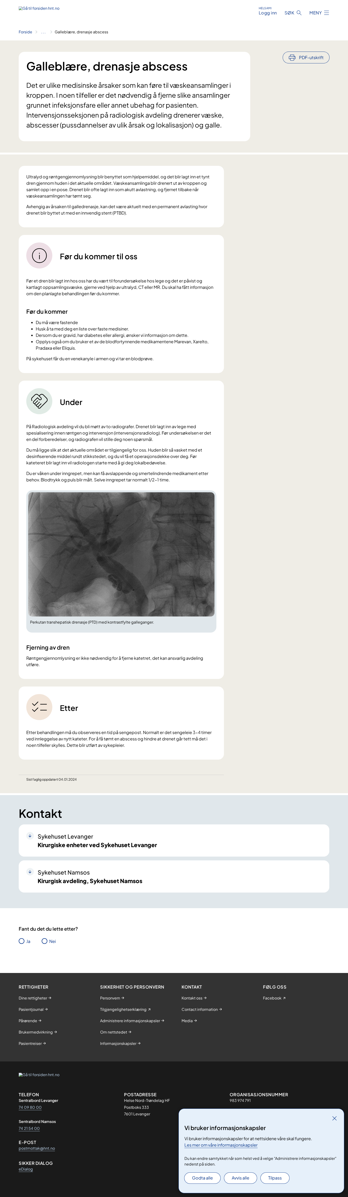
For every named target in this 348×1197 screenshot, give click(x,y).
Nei (52, 941)
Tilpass (275, 1177)
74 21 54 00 (29, 1128)
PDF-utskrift (311, 57)
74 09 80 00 (30, 1107)
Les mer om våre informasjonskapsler (221, 1145)
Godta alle (202, 1177)
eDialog (26, 1168)
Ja (28, 941)
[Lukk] (334, 1118)
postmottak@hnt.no (37, 1148)
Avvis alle (240, 1177)
